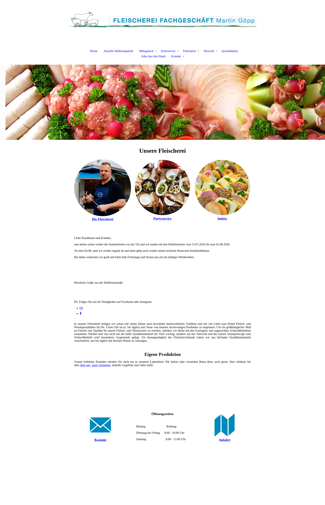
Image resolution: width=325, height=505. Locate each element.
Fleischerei (189, 51)
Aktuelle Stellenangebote (118, 51)
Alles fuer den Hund (153, 56)
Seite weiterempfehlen (196, 490)
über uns (85, 365)
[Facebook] (80, 313)
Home (93, 51)
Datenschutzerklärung (168, 490)
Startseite (121, 490)
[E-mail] (81, 308)
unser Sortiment (101, 365)
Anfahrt (224, 440)
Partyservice (168, 51)
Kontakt (176, 56)
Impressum (134, 490)
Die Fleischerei (102, 219)
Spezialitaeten (230, 51)
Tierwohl (208, 51)
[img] (162, 19)
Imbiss (222, 218)
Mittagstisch (146, 51)
